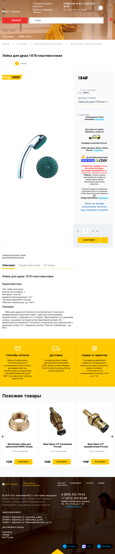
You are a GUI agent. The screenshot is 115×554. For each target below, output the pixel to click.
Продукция (8, 36)
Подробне (98, 119)
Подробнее (98, 150)
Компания (75, 483)
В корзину (89, 240)
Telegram (72, 546)
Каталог (16, 20)
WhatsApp (106, 546)
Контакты (62, 485)
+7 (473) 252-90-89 (74, 498)
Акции (101, 483)
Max (89, 546)
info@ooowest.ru (74, 506)
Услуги (90, 483)
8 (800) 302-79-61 (73, 494)
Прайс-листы (25, 36)
